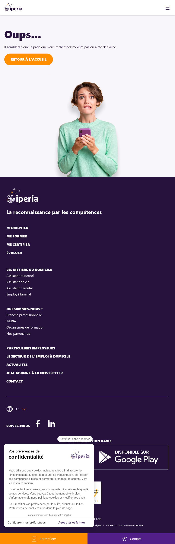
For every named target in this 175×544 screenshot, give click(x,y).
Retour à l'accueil (29, 59)
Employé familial (18, 294)
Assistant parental (19, 288)
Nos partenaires (18, 333)
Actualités (17, 364)
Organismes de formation (25, 327)
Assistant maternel (20, 275)
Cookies (110, 525)
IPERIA (11, 321)
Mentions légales (93, 525)
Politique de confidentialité (130, 525)
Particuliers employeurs (30, 348)
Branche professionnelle (24, 315)
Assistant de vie (17, 282)
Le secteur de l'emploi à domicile (38, 356)
